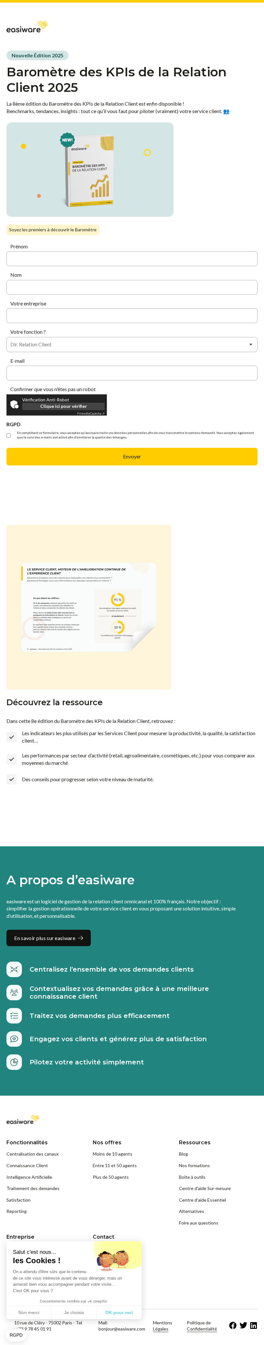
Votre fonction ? (28, 332)
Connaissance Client (27, 1165)
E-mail (17, 361)
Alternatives (191, 1211)
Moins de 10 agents (112, 1154)
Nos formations (194, 1165)
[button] (16, 1335)
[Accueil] (27, 26)
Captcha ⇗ (91, 413)
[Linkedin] (254, 1326)
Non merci (28, 1312)
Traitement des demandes (33, 1188)
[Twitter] (243, 1326)
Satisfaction (18, 1200)
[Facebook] (233, 1326)
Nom (16, 275)
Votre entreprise (28, 303)
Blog (183, 1154)
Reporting (16, 1211)
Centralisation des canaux (32, 1154)
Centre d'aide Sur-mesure (205, 1188)
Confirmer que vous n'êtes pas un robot (53, 389)
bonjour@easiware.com (122, 1328)
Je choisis (74, 1312)
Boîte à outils (192, 1177)
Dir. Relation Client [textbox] (31, 344)
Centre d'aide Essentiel (202, 1200)
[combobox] (132, 344)
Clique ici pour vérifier (63, 406)
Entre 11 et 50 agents (115, 1165)
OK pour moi (119, 1312)
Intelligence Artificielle (29, 1177)
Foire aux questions (198, 1222)
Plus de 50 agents (111, 1177)
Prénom (19, 246)
